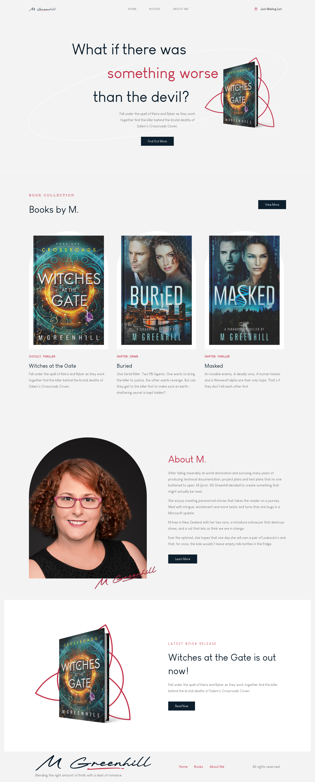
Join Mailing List (271, 9)
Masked (214, 366)
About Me (180, 8)
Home (132, 8)
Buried (124, 366)
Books (154, 8)
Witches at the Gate (52, 366)
